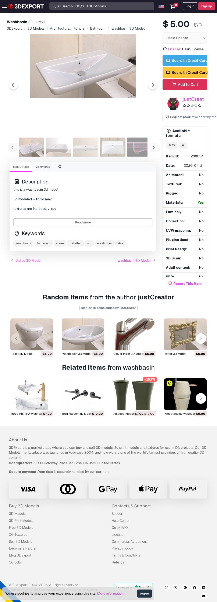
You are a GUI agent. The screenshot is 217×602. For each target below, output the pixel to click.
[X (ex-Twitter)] (176, 588)
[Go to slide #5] (140, 147)
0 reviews (189, 110)
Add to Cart (187, 84)
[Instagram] (166, 588)
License (117, 534)
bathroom (43, 243)
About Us (18, 440)
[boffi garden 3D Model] (83, 394)
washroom (104, 243)
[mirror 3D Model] (185, 334)
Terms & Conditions (126, 555)
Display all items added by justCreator (108, 308)
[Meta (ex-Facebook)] (194, 588)
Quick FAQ (120, 527)
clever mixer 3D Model (128, 354)
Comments (43, 167)
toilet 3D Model (21, 354)
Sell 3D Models (20, 541)
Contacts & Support (131, 506)
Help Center (121, 520)
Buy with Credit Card (189, 60)
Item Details (21, 167)
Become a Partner (23, 548)
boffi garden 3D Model (77, 414)
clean (60, 243)
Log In (190, 6)
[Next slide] (152, 85)
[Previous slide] (13, 85)
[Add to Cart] (38, 344)
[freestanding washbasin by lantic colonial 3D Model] (185, 394)
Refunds (118, 562)
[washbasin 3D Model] (83, 334)
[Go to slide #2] (58, 147)
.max (171, 145)
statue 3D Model (28, 260)
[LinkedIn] (204, 588)
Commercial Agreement (129, 541)
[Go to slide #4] (112, 147)
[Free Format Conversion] (183, 145)
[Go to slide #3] (85, 147)
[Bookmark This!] (47, 344)
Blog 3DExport (20, 555)
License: (174, 49)
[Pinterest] (185, 588)
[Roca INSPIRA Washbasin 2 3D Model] (31, 394)
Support (118, 513)
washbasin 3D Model (134, 260)
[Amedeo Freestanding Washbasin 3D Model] (134, 394)
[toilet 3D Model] (31, 334)
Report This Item (187, 283)
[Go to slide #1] (31, 147)
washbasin (23, 243)
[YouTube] (204, 596)
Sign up (206, 6)
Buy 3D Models (24, 506)
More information (110, 593)
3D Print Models (21, 520)
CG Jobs (15, 562)
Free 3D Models (21, 527)
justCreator (195, 99)
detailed (76, 243)
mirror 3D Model (175, 354)
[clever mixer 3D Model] (134, 334)
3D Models (17, 513)
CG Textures (18, 534)
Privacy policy (122, 548)
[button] (201, 338)
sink (120, 243)
